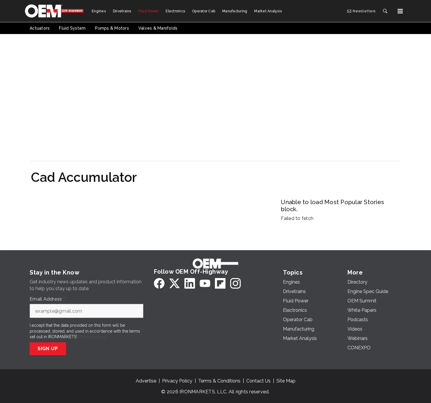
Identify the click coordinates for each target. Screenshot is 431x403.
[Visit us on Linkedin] (189, 283)
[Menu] (400, 11)
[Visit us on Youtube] (205, 283)
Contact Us (258, 381)
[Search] (385, 11)
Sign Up (48, 348)
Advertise (146, 381)
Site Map (286, 381)
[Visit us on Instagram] (235, 283)
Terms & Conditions (219, 381)
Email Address (47, 299)
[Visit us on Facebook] (159, 283)
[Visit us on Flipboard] (220, 283)
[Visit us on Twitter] (174, 283)
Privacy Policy (91, 336)
